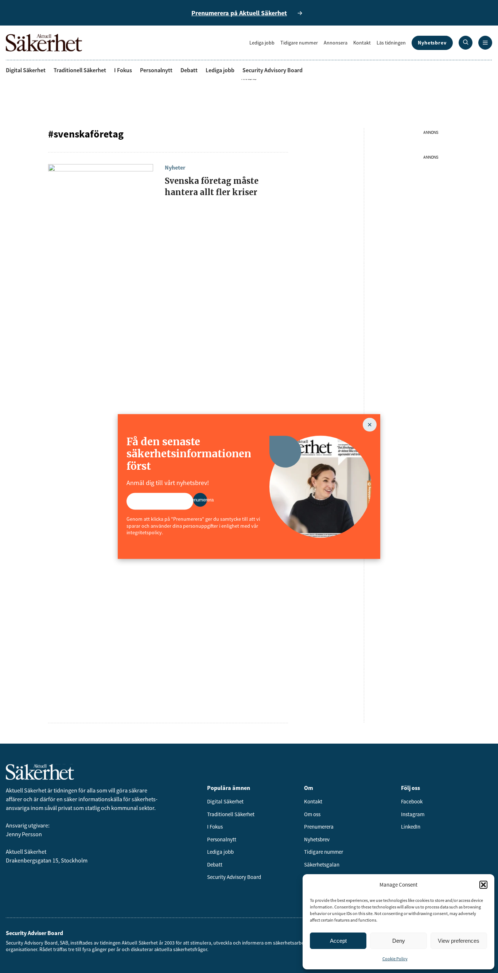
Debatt (189, 70)
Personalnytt (156, 70)
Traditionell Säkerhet (80, 70)
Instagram (412, 814)
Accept (338, 941)
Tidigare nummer (299, 42)
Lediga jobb (262, 42)
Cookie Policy (395, 958)
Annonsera (335, 42)
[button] (483, 884)
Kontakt (362, 42)
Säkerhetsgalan (321, 864)
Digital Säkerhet (26, 70)
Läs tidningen (391, 42)
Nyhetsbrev (432, 42)
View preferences (458, 941)
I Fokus (123, 70)
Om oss (312, 814)
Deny (398, 941)
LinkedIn (410, 826)
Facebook (412, 801)
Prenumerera (319, 826)
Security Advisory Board (272, 70)
